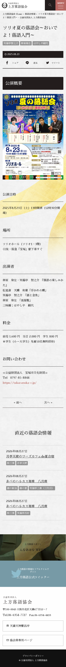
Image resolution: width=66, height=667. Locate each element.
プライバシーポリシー (33, 656)
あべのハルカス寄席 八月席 (26, 481)
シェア (15, 63)
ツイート (56, 63)
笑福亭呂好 (23, 513)
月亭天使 (22, 463)
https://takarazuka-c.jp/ (20, 382)
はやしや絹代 (40, 43)
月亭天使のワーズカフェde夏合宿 (30, 456)
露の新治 (12, 488)
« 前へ (18, 402)
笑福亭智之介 (11, 43)
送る (35, 63)
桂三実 (10, 463)
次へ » (48, 402)
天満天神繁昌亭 (18, 625)
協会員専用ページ (19, 640)
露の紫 (23, 488)
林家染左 (26, 43)
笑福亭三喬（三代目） (42, 488)
